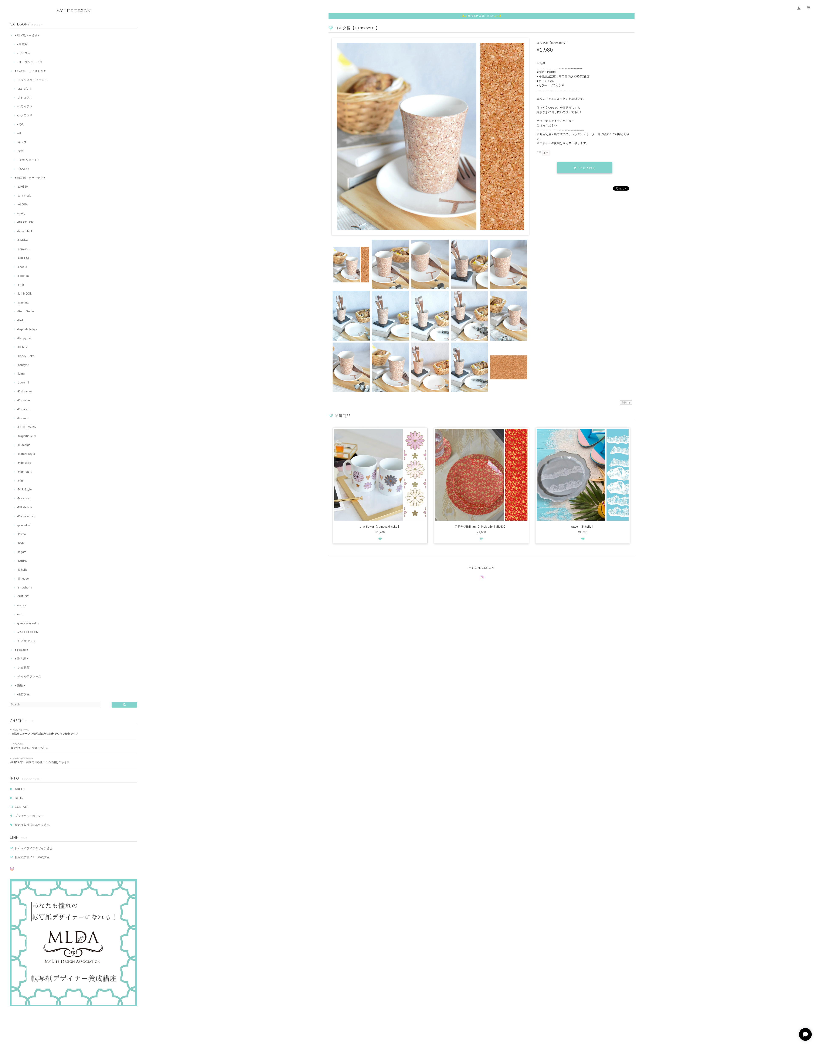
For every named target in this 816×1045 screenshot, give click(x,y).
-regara (21, 551)
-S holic (22, 569)
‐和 (19, 133)
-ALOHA (22, 204)
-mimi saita (24, 471)
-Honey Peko (25, 356)
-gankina (22, 302)
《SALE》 (24, 168)
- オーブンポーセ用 (29, 62)
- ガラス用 (24, 53)
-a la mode (24, 195)
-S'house (23, 578)
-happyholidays (27, 329)
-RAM (20, 543)
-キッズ (22, 142)
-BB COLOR (25, 222)
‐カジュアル (25, 97)
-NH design (24, 507)
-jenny (21, 373)
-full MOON (24, 293)
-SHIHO (22, 560)
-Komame (23, 400)
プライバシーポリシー (29, 815)
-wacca (22, 605)
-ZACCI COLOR (27, 632)
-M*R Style (24, 489)
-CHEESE (23, 258)
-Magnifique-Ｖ (27, 436)
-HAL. (21, 320)
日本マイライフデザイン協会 (34, 848)
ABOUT (20, 789)
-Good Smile (25, 311)
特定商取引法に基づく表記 (32, 824)
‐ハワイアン (25, 106)
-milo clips (24, 462)
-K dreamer (24, 391)
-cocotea (23, 275)
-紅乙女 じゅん (26, 641)
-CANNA (22, 240)
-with (20, 614)
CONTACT (22, 807)
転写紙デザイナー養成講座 (32, 857)
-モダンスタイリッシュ (32, 79)
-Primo (21, 534)
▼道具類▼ (21, 658)
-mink (20, 480)
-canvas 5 (23, 249)
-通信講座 (23, 694)
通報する (626, 402)
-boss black (25, 231)
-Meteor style (26, 453)
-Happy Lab (24, 338)
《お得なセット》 (28, 160)
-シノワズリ (25, 115)
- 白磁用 (22, 44)
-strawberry (24, 587)
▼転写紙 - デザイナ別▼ (30, 177)
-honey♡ (23, 365)
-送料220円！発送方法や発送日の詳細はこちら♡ (39, 762)
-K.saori (22, 418)
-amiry (21, 213)
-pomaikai (23, 525)
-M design (23, 445)
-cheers (22, 266)
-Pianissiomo (26, 516)
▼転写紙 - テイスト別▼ (30, 71)
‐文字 (20, 151)
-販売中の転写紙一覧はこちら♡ (29, 747)
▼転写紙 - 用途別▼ (27, 35)
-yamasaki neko (27, 623)
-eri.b (20, 284)
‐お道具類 (23, 667)
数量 (539, 152)
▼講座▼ (20, 685)
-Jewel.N (23, 382)
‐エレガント (25, 88)
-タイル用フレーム (29, 676)
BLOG (19, 798)
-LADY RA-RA (26, 427)
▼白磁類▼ (21, 650)
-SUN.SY (23, 596)
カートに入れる (584, 168)
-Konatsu (23, 409)
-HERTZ (22, 347)
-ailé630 (22, 186)
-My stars (23, 498)
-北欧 (20, 124)
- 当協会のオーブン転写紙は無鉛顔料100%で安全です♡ (44, 733)
